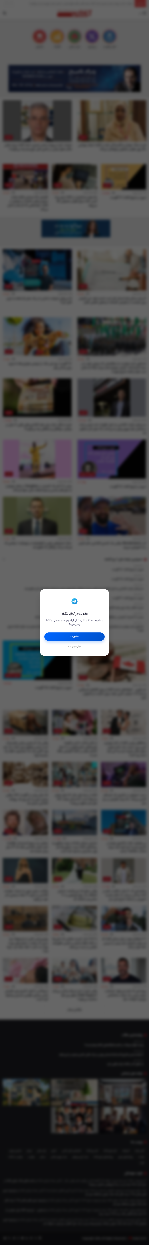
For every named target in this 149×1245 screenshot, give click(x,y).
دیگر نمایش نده (74, 646)
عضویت (74, 636)
